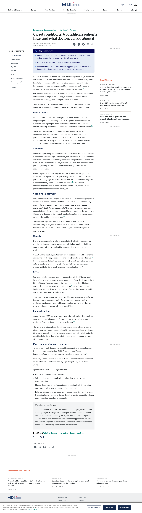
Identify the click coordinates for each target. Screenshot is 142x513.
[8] (87, 353)
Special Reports (69, 10)
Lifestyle (134, 10)
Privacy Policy (32, 509)
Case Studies (49, 10)
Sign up (123, 5)
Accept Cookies (124, 507)
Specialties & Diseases (13, 10)
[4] (64, 216)
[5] (92, 257)
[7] (74, 322)
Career (119, 10)
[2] (92, 126)
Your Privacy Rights (94, 507)
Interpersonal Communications (45, 30)
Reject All (109, 507)
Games (105, 10)
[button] (92, 44)
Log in (130, 5)
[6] (72, 286)
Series (33, 10)
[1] (83, 88)
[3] (72, 182)
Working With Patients (68, 30)
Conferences (89, 10)
